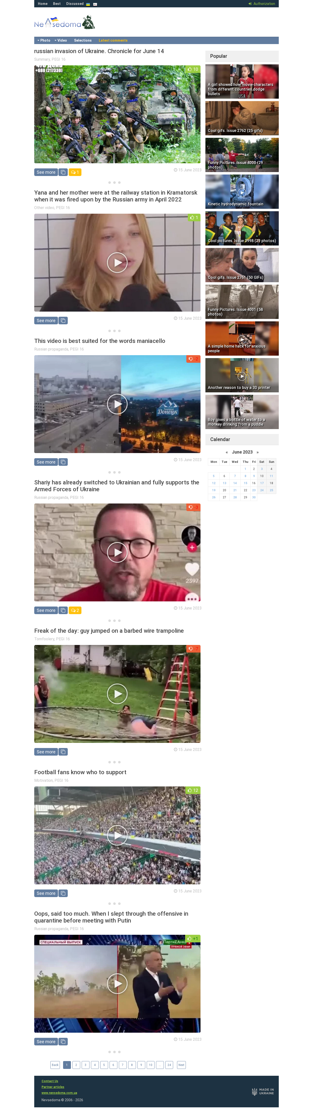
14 (235, 483)
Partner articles (53, 1087)
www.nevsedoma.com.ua (59, 1093)
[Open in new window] (63, 172)
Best (57, 4)
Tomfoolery (44, 639)
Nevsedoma (73, 27)
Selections (83, 40)
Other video (44, 207)
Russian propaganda (51, 349)
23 (254, 490)
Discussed (75, 4)
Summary (42, 59)
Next (181, 1065)
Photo (45, 40)
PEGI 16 (59, 59)
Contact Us (50, 1081)
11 (271, 476)
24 (169, 1065)
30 (254, 497)
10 (150, 1065)
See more (46, 172)
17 (262, 483)
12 (213, 483)
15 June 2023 (190, 170)
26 (213, 497)
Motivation (43, 780)
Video (62, 40)
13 (224, 483)
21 (235, 490)
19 (213, 490)
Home (42, 4)
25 (271, 490)
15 (245, 483)
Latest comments (113, 40)
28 (235, 497)
